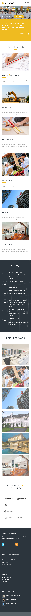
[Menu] (28, 3)
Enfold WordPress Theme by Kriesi (17, 614)
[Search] (24, 3)
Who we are (7, 16)
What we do (19, 16)
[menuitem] (24, 3)
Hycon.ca (9, 614)
